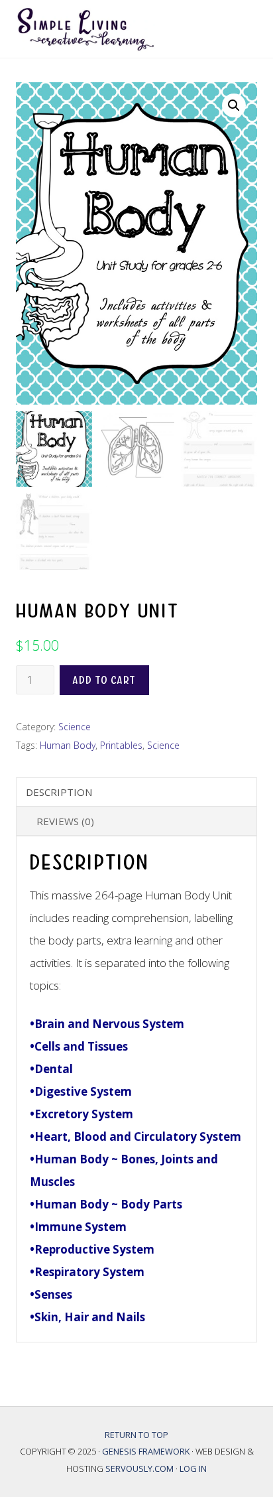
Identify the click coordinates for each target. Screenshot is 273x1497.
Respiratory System (89, 1271)
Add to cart (104, 680)
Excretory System (83, 1114)
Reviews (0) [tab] (65, 821)
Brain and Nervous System (109, 1023)
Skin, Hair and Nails (91, 1317)
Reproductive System (94, 1249)
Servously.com (139, 1468)
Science (74, 726)
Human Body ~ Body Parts (108, 1204)
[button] (234, 105)
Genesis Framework (146, 1451)
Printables (121, 745)
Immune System (80, 1226)
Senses (53, 1294)
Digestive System (83, 1091)
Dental (53, 1068)
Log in (193, 1468)
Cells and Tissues (81, 1046)
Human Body (67, 745)
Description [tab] (59, 792)
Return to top (136, 1435)
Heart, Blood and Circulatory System (137, 1136)
